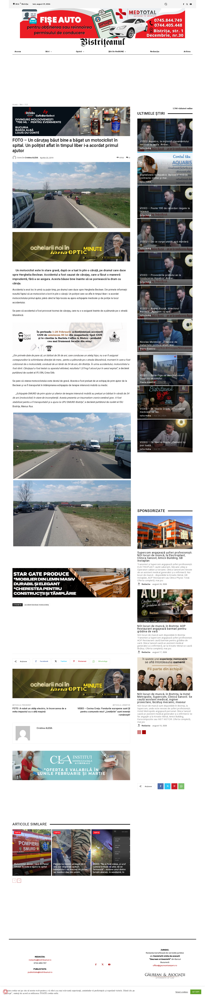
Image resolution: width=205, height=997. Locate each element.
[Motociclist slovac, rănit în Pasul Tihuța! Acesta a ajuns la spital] (31, 852)
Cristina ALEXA (31, 158)
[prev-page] (14, 881)
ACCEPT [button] (195, 991)
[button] (165, 4)
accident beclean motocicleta (36, 605)
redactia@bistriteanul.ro (40, 960)
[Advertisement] (102, 77)
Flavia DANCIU (147, 349)
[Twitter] (187, 4)
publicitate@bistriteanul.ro (40, 972)
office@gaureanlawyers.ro (165, 965)
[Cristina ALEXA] (14, 158)
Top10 (17, 833)
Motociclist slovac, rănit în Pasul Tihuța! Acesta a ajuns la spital (31, 865)
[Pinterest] (174, 786)
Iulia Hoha (145, 148)
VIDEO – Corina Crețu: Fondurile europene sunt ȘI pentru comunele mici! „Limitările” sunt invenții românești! (104, 711)
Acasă (15, 104)
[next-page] (19, 881)
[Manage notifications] (5, 991)
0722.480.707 (40, 963)
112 (26, 104)
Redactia (146, 584)
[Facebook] (183, 4)
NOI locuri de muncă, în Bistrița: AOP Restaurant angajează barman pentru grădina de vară (161, 628)
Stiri (21, 104)
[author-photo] (139, 584)
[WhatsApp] (181, 786)
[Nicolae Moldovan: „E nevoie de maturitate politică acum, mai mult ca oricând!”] (165, 336)
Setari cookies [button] (181, 992)
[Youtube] (191, 4)
